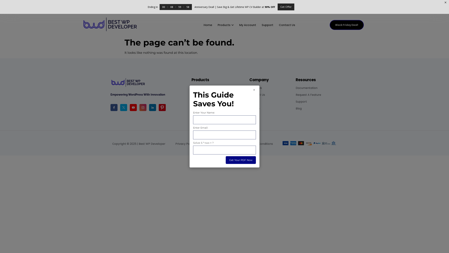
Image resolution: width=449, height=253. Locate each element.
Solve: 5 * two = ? (203, 142)
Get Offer (286, 6)
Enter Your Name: (204, 112)
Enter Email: (200, 127)
